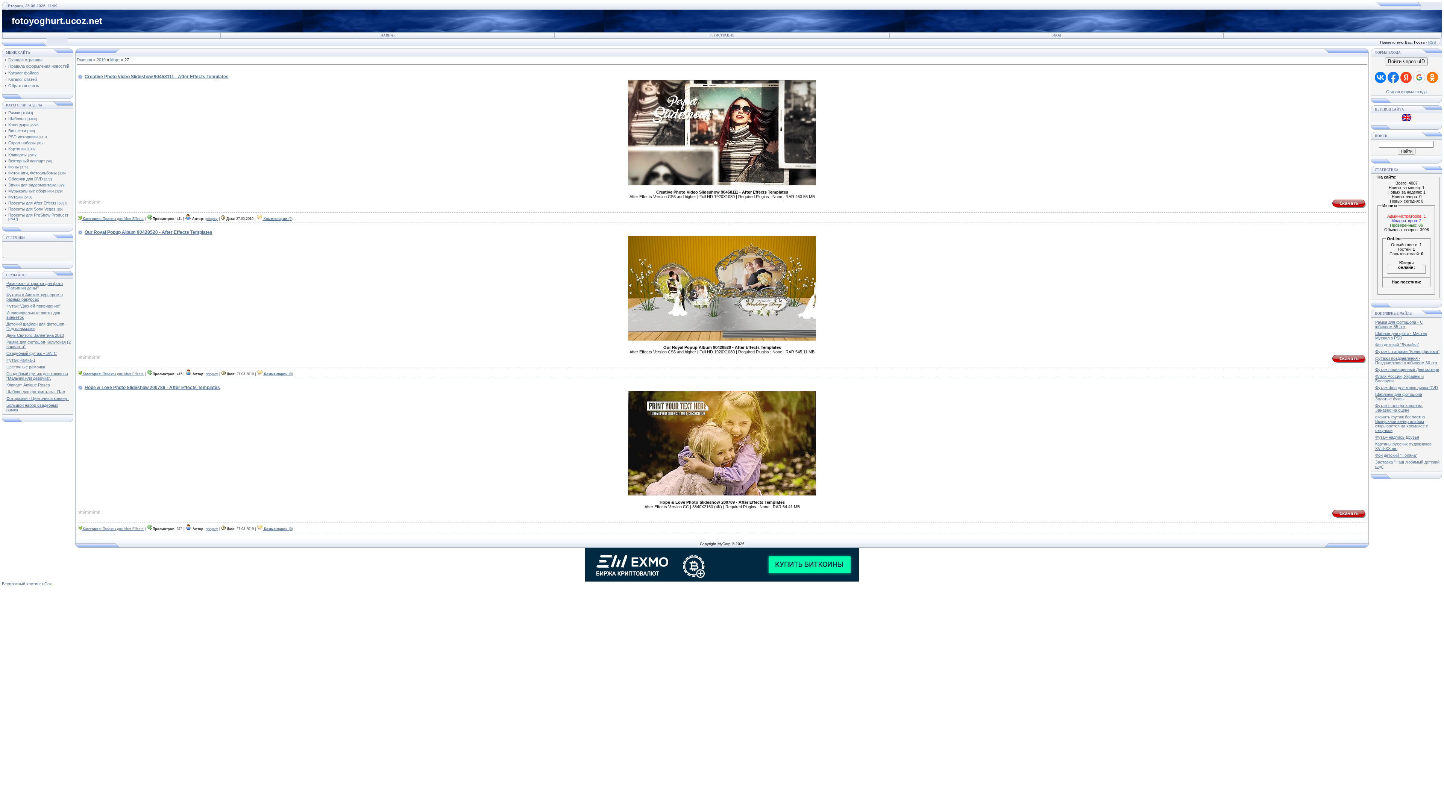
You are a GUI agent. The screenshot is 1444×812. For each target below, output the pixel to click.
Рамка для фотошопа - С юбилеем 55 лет (1399, 324)
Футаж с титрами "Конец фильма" (1407, 351)
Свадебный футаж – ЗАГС (31, 353)
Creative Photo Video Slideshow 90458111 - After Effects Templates (157, 76)
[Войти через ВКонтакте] (1380, 77)
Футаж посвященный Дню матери (1407, 369)
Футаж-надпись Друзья (1397, 437)
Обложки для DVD (25, 179)
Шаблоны (17, 119)
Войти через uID (1406, 61)
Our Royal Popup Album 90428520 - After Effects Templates (148, 232)
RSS (1432, 42)
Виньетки (17, 131)
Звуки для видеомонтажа (32, 185)
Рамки (14, 113)
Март (115, 60)
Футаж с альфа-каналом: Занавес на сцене (1399, 407)
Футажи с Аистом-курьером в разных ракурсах (34, 296)
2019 (101, 60)
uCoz (47, 584)
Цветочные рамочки (25, 367)
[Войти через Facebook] (1393, 77)
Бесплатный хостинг (21, 584)
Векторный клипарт (26, 161)
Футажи (15, 197)
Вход (1056, 35)
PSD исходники (23, 137)
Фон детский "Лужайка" (1397, 344)
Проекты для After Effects (32, 203)
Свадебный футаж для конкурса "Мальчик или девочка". (37, 375)
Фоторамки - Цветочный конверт (37, 398)
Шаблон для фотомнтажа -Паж (35, 391)
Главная (387, 35)
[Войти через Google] (1419, 77)
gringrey (211, 219)
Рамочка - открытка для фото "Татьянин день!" (34, 285)
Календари (18, 125)
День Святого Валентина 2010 (35, 335)
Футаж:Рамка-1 (20, 360)
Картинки (17, 149)
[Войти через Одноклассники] (1432, 77)
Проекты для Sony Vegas (32, 209)
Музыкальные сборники (31, 191)
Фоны (13, 167)
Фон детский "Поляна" (1396, 455)
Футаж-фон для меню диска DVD (1406, 387)
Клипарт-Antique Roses (28, 385)
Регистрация (722, 35)
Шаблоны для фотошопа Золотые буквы (1398, 396)
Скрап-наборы (22, 143)
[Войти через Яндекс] (1406, 77)
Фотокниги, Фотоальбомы (32, 173)
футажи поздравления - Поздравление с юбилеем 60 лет (1406, 360)
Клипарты (17, 155)
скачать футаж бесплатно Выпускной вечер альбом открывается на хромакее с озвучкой (1401, 424)
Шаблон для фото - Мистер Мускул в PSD (1401, 335)
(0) (278, 219)
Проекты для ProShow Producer (38, 215)
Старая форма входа (1406, 91)
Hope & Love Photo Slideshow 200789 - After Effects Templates (152, 387)
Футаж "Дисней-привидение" (33, 306)
